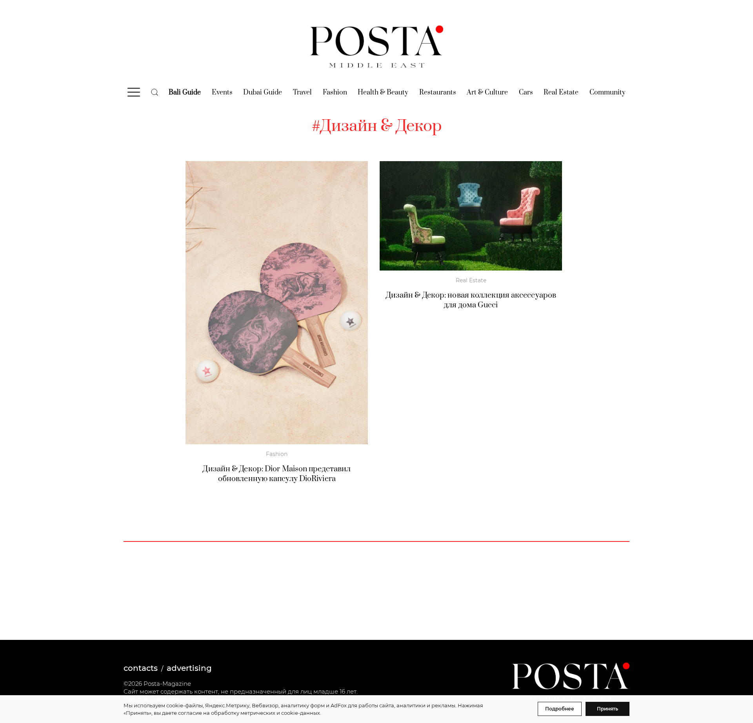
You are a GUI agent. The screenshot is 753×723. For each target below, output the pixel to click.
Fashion (335, 92)
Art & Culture (487, 92)
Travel (302, 92)
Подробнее (559, 709)
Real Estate (561, 92)
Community (607, 92)
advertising (189, 668)
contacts (141, 668)
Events (222, 92)
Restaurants (437, 92)
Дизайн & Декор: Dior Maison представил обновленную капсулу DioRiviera (277, 474)
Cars (526, 92)
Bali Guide (185, 92)
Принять (607, 709)
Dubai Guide (262, 92)
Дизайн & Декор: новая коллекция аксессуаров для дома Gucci (471, 300)
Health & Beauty (383, 92)
